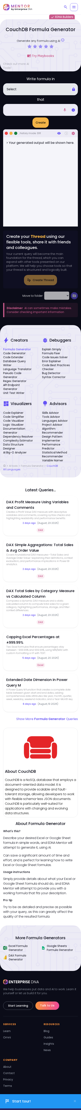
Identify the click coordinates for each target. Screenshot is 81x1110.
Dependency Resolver (18, 437)
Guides (48, 1037)
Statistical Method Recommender (54, 454)
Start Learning (18, 1006)
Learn (7, 1031)
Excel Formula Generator (18, 948)
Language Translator (17, 369)
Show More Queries (47, 719)
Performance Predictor (51, 446)
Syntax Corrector (53, 377)
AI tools (13, 466)
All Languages (11, 469)
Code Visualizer (13, 421)
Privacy (8, 1079)
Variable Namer (52, 460)
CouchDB (52, 466)
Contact (9, 1073)
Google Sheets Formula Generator (60, 948)
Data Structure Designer (13, 446)
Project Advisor (52, 425)
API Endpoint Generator (11, 387)
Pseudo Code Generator (12, 375)
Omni (7, 1037)
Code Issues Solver (55, 357)
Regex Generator (14, 381)
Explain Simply (51, 349)
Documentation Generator (14, 431)
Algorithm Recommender (52, 431)
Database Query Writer (14, 363)
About (7, 1067)
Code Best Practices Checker (56, 367)
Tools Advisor (51, 417)
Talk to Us (47, 1005)
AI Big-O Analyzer (15, 452)
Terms (7, 1086)
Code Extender (13, 357)
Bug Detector (51, 373)
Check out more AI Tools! (16, 66)
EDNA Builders (62, 17)
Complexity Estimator (18, 441)
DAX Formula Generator (17, 957)
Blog (46, 1031)
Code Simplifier (13, 417)
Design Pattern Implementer (52, 439)
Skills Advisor (50, 413)
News (47, 1050)
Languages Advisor (55, 421)
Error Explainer (51, 361)
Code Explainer (13, 413)
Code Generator (14, 353)
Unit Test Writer (13, 393)
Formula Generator (17, 349)
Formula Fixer (51, 353)
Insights (49, 1044)
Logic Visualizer (13, 425)
